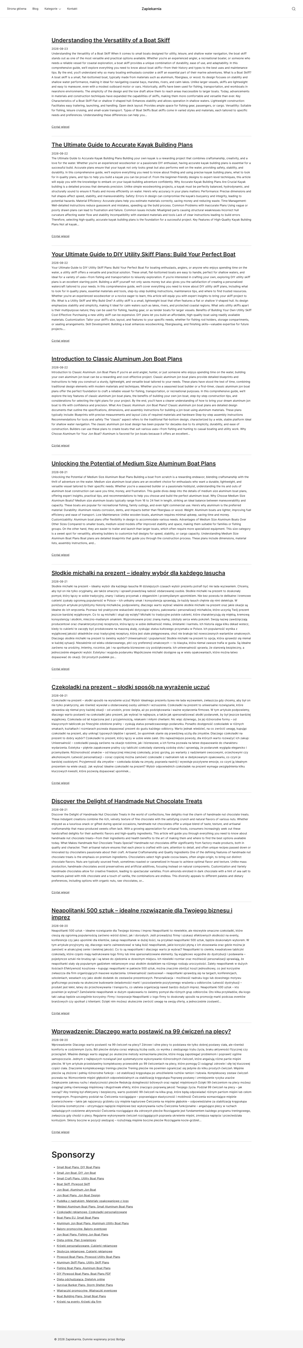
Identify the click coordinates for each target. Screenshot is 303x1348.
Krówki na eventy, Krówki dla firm (79, 1301)
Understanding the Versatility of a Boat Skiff (111, 40)
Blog (35, 8)
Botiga (120, 1339)
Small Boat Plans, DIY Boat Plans (78, 1167)
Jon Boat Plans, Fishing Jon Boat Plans (82, 1234)
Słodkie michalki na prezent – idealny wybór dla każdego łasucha (138, 573)
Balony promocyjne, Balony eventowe (82, 1229)
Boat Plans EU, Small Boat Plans (78, 1217)
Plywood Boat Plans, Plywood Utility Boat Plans (88, 1257)
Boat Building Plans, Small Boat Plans (81, 1296)
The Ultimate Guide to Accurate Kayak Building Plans (122, 144)
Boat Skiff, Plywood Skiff (73, 1184)
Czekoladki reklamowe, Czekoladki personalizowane (92, 1212)
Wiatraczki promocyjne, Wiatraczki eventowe (87, 1290)
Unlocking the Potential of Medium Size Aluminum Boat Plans (134, 463)
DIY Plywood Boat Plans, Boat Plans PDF (84, 1273)
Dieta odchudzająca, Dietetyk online (81, 1279)
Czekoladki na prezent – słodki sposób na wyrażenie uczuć (131, 687)
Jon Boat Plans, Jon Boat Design (78, 1195)
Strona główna (16, 8)
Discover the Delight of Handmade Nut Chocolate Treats (127, 801)
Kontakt (72, 8)
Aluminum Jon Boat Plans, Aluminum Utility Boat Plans (93, 1223)
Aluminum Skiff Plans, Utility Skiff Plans (83, 1262)
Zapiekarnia (151, 9)
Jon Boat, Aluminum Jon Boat (76, 1189)
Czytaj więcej (60, 126)
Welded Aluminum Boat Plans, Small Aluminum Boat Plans (95, 1206)
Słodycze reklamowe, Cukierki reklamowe (84, 1251)
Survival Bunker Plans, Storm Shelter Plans (85, 1285)
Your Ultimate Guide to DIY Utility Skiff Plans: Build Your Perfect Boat (143, 254)
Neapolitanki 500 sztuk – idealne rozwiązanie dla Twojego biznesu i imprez (142, 914)
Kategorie (51, 8)
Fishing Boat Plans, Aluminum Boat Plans (83, 1268)
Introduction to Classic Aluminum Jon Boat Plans (117, 358)
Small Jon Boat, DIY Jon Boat (76, 1173)
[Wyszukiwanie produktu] (294, 8)
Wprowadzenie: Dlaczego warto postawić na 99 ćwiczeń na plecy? (141, 1031)
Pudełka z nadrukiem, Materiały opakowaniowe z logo (93, 1201)
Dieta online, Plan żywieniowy (76, 1240)
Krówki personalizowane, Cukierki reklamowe (87, 1245)
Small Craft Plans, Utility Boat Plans (80, 1178)
